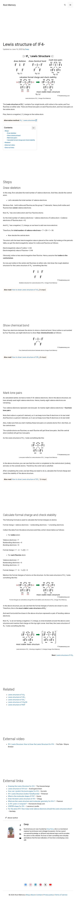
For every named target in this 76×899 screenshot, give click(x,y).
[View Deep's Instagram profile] (20, 829)
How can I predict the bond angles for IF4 (23, 791)
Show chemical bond (13, 135)
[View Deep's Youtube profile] (20, 838)
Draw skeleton (11, 133)
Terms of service (61, 895)
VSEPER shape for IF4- (16, 806)
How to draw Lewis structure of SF (25, 479)
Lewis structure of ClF (16, 697)
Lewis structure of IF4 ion (17, 789)
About (33, 895)
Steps (7, 131)
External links (9, 148)
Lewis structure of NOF (16, 705)
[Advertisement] (38, 27)
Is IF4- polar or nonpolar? (17, 804)
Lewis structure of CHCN (17, 702)
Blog (27, 895)
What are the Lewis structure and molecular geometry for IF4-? (31, 801)
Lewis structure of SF (16, 700)
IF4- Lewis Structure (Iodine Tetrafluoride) (23, 794)
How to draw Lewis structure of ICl (25, 290)
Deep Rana (50, 829)
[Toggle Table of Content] (32, 128)
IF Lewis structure (27, 120)
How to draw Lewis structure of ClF (25, 357)
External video (10, 145)
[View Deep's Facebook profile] (20, 825)
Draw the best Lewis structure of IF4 (21, 799)
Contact (39, 895)
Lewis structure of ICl (64, 655)
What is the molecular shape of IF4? (21, 796)
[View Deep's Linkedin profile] (20, 834)
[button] (65, 5)
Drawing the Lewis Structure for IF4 (21, 786)
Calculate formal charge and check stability (21, 140)
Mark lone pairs (12, 138)
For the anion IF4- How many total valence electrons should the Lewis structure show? (40, 809)
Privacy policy (48, 895)
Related (7, 142)
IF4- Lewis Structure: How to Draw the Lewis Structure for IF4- (31, 744)
